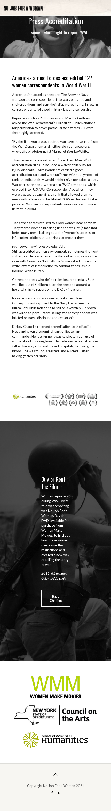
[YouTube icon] (59, 793)
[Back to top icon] (55, 774)
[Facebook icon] (52, 793)
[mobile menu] (104, 7)
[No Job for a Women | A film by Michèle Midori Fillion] (23, 7)
